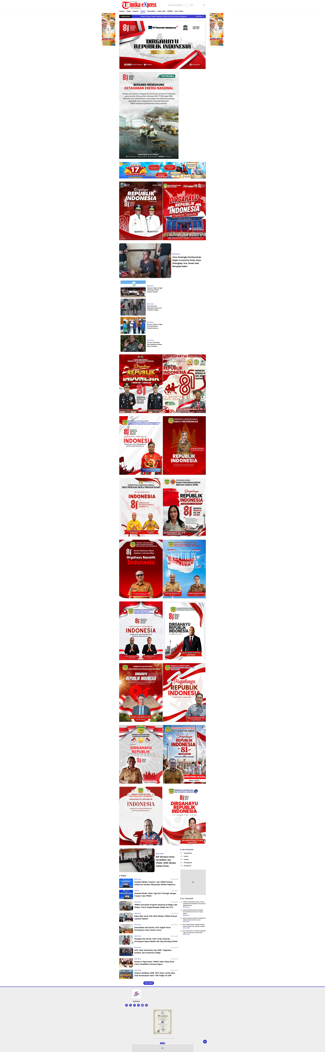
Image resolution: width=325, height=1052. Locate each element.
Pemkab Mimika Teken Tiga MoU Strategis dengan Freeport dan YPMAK (155, 895)
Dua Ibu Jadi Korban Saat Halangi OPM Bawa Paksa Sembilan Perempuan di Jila (154, 345)
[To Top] (205, 1042)
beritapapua (188, 862)
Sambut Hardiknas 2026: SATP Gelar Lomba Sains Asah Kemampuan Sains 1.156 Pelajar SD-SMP (154, 974)
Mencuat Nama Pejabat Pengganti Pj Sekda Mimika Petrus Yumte (194, 919)
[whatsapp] (134, 1005)
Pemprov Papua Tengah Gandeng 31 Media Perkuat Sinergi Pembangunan (154, 291)
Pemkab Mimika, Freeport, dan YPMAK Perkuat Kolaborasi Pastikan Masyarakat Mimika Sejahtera (154, 883)
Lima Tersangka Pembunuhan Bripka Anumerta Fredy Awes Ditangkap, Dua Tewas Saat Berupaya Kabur (186, 261)
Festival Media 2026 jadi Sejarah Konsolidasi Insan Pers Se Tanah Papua (193, 911)
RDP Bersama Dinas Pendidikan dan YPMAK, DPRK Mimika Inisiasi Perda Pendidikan (166, 863)
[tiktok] (146, 1005)
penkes (186, 859)
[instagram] (138, 1005)
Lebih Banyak (149, 983)
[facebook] (126, 1005)
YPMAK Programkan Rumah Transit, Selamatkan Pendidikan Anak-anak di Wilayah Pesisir (194, 903)
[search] (191, 5)
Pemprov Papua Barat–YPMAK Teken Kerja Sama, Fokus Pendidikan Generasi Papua (154, 963)
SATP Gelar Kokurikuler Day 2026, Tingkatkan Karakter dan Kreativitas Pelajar (153, 952)
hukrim (186, 856)
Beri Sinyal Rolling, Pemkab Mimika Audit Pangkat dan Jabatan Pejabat (194, 925)
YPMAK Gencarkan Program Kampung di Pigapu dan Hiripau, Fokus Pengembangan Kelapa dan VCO (155, 906)
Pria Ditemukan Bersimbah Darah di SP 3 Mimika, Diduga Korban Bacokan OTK (154, 309)
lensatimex (187, 865)
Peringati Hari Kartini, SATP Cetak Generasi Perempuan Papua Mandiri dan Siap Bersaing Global (155, 940)
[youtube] (142, 1005)
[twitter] (130, 1005)
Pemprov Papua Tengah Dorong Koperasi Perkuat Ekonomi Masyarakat (154, 327)
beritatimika (188, 853)
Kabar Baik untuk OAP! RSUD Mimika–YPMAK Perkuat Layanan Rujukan (155, 918)
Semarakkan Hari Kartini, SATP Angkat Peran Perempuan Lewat (152, 929)
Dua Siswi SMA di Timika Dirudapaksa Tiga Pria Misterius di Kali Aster (194, 931)
